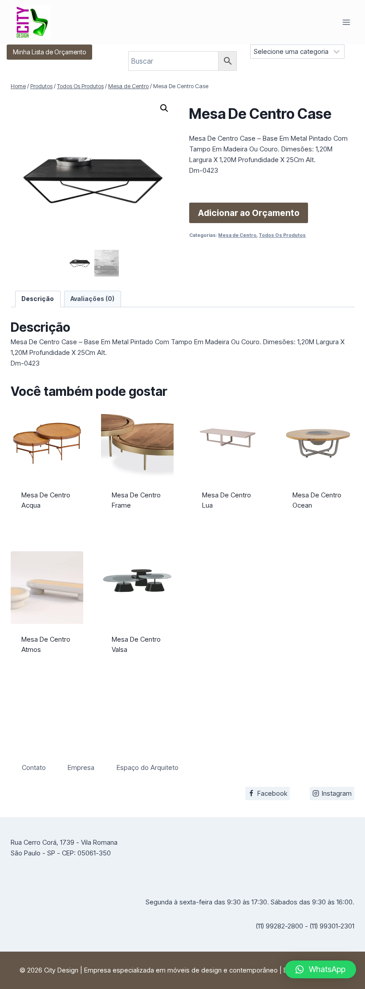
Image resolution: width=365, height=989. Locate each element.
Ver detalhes (47, 523)
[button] (164, 108)
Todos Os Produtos (282, 235)
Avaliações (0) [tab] (92, 298)
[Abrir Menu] (346, 22)
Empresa (81, 767)
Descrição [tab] (37, 298)
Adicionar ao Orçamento (249, 213)
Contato (34, 767)
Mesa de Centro (237, 235)
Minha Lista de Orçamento (49, 52)
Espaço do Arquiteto (147, 767)
